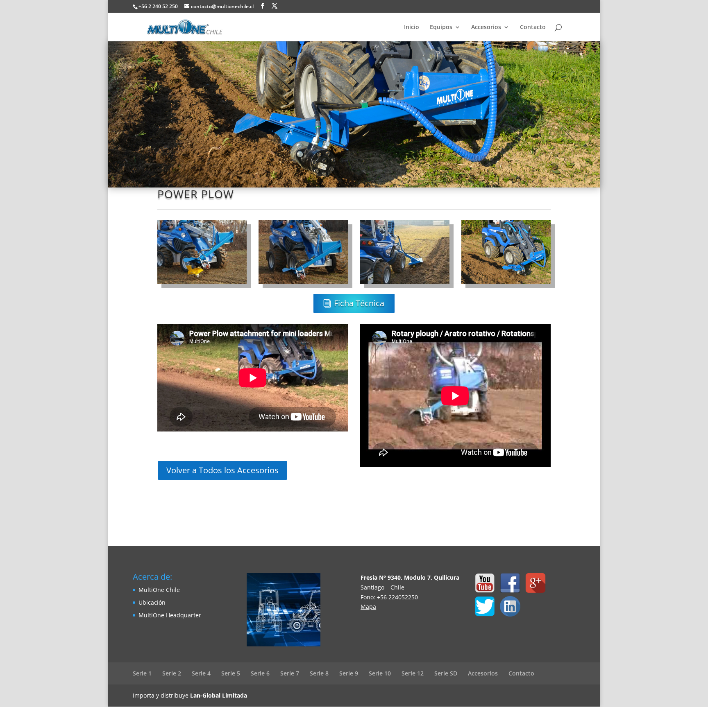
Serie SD (445, 673)
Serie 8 (319, 673)
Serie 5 (230, 673)
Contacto (533, 27)
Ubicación (152, 602)
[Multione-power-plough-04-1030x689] (506, 283)
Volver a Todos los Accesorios (222, 470)
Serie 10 (380, 673)
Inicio (411, 27)
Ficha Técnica (359, 303)
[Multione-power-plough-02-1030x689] (303, 283)
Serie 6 (260, 673)
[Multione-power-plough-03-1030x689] (404, 283)
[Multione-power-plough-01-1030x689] (202, 283)
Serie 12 (413, 673)
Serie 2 (171, 673)
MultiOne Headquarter (169, 615)
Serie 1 (142, 673)
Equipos (441, 27)
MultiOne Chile (159, 590)
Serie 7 (289, 673)
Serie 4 (201, 673)
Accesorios (486, 27)
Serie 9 (348, 673)
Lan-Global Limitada (218, 695)
